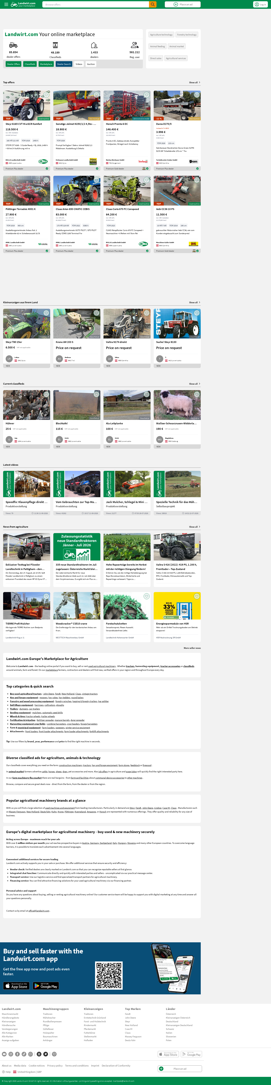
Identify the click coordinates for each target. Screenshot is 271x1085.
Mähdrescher (49, 1017)
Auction (91, 64)
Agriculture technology (161, 34)
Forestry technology (187, 34)
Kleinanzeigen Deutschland (179, 1025)
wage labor (131, 771)
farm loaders (48, 727)
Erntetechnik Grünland (95, 1017)
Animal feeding (157, 46)
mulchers (36, 712)
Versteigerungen (10, 1028)
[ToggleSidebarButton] (6, 4)
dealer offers (13, 64)
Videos (79, 64)
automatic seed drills (52, 712)
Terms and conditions (77, 1065)
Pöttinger (69, 811)
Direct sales (155, 58)
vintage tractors (90, 693)
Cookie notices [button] (37, 1065)
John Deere (48, 693)
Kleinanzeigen (9, 1021)
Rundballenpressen (52, 1021)
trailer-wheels (48, 716)
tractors (87, 765)
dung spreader (78, 720)
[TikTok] (24, 1054)
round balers (77, 697)
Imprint (95, 1065)
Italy (115, 842)
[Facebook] (17, 1054)
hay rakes (53, 697)
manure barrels (62, 720)
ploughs (60, 705)
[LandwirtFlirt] (54, 1054)
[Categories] (39, 1054)
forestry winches (63, 701)
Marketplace (46, 64)
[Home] (23, 4)
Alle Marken (7, 1036)
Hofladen (88, 1040)
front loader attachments (51, 731)
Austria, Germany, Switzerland (97, 842)
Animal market (177, 46)
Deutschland (172, 1021)
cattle (44, 771)
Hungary (122, 842)
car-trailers (34, 708)
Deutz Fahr (45, 811)
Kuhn (54, 811)
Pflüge (46, 1025)
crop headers (73, 723)
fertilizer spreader (45, 720)
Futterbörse (89, 1032)
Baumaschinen (50, 1036)
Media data (20, 1065)
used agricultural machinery (102, 666)
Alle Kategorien (9, 1032)
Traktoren (47, 1013)
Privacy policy (55, 1065)
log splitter (103, 701)
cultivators (50, 705)
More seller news (192, 647)
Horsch (102, 811)
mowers (43, 697)
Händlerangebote (10, 1017)
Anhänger (47, 1040)
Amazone (91, 811)
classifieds (30, 64)
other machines (134, 777)
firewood (147, 765)
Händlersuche (8, 1025)
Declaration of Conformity (116, 1065)
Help (8, 1072)
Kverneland (80, 811)
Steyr (132, 807)
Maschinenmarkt (10, 1013)
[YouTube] (4, 1054)
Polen (168, 1040)
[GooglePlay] (46, 986)
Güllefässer (48, 1028)
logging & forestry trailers (84, 701)
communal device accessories (109, 777)
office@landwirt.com (39, 910)
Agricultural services (176, 58)
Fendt (58, 693)
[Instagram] (10, 1054)
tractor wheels (33, 716)
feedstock (135, 765)
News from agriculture (15, 526)
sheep (58, 771)
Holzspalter (48, 1032)
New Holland (68, 693)
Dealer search (64, 64)
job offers (103, 771)
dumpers (23, 708)
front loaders (31, 731)
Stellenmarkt (90, 1036)
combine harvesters (56, 723)
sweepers (60, 727)
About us (6, 1065)
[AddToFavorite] (46, 95)
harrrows (39, 705)
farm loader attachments (76, 731)
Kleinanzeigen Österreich (178, 1017)
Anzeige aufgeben (10, 1040)
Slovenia (131, 842)
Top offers (8, 82)
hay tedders (64, 697)
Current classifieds (13, 383)
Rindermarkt (90, 1025)
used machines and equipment (60, 807)
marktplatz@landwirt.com (123, 1081)
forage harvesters (89, 723)
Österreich (171, 1013)
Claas (78, 693)
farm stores (124, 765)
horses (51, 771)
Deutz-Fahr (130, 1040)
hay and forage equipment (104, 765)
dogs (65, 771)
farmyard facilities (80, 777)
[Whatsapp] (30, 1054)
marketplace (52, 669)
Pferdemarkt (90, 1028)
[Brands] (45, 1054)
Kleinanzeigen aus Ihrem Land (20, 302)
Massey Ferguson (17, 811)
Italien (169, 1032)
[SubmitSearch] (153, 4)
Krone (61, 811)
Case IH (166, 807)
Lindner (157, 807)
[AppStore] (16, 986)
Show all (193, 82)
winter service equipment (78, 727)
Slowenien (171, 1036)
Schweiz (170, 1028)
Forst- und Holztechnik (95, 1021)
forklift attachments (99, 731)
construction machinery (70, 765)
